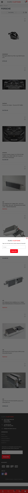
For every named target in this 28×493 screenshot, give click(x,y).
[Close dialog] (26, 238)
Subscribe (14, 251)
